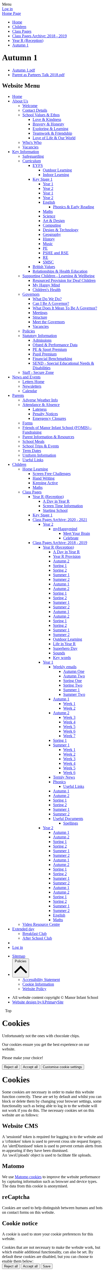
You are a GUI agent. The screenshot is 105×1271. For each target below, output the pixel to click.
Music (48, 243)
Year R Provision (67, 556)
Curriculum (31, 161)
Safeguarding (33, 156)
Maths (48, 211)
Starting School (55, 510)
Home (17, 22)
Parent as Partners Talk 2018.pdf (38, 75)
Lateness (40, 409)
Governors (31, 294)
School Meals (33, 441)
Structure (40, 317)
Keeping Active (45, 483)
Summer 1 (61, 575)
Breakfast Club (34, 933)
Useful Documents (68, 818)
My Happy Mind (46, 285)
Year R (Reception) (27, 40)
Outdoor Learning (57, 170)
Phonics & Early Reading (73, 207)
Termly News (64, 777)
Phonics (59, 782)
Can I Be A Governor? (51, 303)
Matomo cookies (28, 1177)
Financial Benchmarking (52, 358)
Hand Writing (44, 478)
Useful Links (32, 460)
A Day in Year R (56, 501)
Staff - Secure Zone (38, 372)
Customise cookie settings (62, 1067)
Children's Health (47, 289)
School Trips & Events (40, 446)
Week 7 (69, 736)
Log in (7, 9)
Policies (28, 331)
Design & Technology (60, 230)
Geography (52, 234)
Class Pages (21, 31)
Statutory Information (39, 335)
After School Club (37, 938)
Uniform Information (39, 455)
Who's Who (32, 142)
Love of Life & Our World (54, 138)
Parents (18, 395)
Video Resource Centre (41, 924)
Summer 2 (61, 579)
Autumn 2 (61, 561)
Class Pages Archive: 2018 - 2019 (39, 36)
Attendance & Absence (41, 404)
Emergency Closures (49, 418)
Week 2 (69, 708)
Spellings (70, 823)
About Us (20, 101)
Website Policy (34, 989)
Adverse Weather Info (40, 400)
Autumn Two (74, 676)
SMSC (48, 262)
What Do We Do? (47, 299)
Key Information (25, 151)
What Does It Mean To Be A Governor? (65, 308)
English (49, 202)
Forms (27, 423)
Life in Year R (64, 644)
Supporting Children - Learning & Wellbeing (58, 276)
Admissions (42, 340)
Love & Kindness (47, 119)
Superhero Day (65, 648)
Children (19, 27)
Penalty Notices (45, 414)
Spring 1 (60, 565)
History (49, 239)
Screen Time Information (63, 506)
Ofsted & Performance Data (55, 345)
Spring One (72, 680)
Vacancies (30, 147)
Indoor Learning (56, 174)
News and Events (26, 377)
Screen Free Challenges (52, 473)
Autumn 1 (20, 45)
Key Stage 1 (42, 179)
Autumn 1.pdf (23, 70)
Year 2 (48, 188)
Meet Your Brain (76, 533)
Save (46, 1266)
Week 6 (69, 731)
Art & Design (54, 220)
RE (45, 257)
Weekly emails (64, 667)
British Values (44, 266)
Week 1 (69, 703)
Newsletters (31, 386)
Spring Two (72, 685)
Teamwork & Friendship (52, 133)
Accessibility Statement (41, 979)
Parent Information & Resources (48, 437)
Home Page (11, 13)
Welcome (29, 105)
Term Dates (31, 450)
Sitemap (18, 956)
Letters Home (33, 381)
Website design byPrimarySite (37, 1002)
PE (45, 248)
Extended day (23, 929)
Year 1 (48, 184)
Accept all (30, 1067)
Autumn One (73, 671)
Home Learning (35, 469)
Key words (62, 657)
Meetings (40, 312)
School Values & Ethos (41, 115)
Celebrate (70, 538)
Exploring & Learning (50, 128)
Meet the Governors (49, 322)
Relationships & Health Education (60, 271)
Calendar (29, 391)
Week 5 (69, 726)
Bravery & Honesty (48, 124)
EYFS (38, 165)
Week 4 (69, 722)
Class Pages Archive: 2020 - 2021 (60, 519)
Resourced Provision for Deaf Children (64, 280)
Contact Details (34, 110)
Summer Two (74, 694)
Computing (52, 225)
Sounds (59, 653)
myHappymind (65, 529)
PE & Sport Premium (50, 349)
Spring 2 (60, 570)
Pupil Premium (45, 354)
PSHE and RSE (56, 253)
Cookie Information (38, 984)
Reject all (11, 1067)
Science (49, 216)
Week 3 (69, 717)
